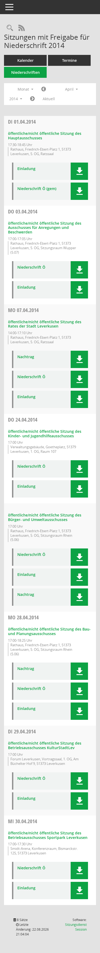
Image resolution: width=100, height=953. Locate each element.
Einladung (26, 169)
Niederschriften (25, 72)
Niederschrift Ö (31, 267)
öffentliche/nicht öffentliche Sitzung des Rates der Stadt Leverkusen (44, 324)
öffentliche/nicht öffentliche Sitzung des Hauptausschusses (44, 135)
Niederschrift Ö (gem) (36, 189)
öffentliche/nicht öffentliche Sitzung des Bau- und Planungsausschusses (49, 631)
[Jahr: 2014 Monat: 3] (43, 89)
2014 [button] (14, 98)
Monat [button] (24, 89)
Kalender (25, 60)
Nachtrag (25, 357)
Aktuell (49, 98)
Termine (69, 60)
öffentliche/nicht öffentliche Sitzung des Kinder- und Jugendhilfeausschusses (44, 433)
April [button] (70, 89)
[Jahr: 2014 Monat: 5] (32, 99)
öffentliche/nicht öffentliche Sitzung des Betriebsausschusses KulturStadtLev (44, 745)
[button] (79, 171)
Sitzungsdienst (76, 927)
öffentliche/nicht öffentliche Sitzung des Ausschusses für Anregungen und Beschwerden (44, 228)
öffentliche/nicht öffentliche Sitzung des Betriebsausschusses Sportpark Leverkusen (47, 835)
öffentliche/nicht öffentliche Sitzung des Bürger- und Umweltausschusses (44, 517)
